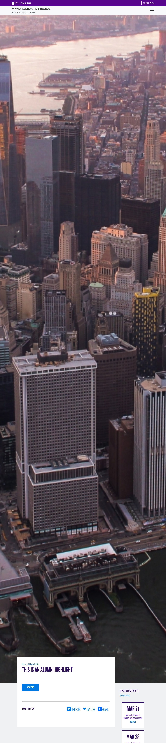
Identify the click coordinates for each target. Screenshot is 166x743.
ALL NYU (149, 3)
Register (30, 687)
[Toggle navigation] (152, 10)
